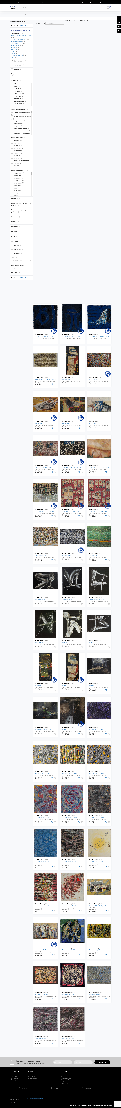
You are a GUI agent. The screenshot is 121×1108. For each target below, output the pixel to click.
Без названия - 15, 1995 (42, 773)
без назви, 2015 (40, 685)
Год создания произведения (20, 74)
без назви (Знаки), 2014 (96, 599)
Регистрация (106, 2)
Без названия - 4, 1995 (69, 906)
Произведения (19, 14)
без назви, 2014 (40, 599)
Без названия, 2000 (95, 950)
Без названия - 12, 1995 (42, 817)
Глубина (14, 236)
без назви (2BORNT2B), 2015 (44, 729)
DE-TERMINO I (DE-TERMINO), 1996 (73, 467)
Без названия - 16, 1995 (96, 729)
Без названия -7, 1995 (96, 861)
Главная (12, 14)
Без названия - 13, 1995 (96, 773)
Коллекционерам (32, 1078)
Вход (100, 2)
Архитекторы (14, 1078)
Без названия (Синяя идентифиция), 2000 (48, 336)
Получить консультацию (41, 2)
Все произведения (30, 14)
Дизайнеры (14, 1080)
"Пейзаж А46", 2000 (68, 555)
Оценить (19, 2)
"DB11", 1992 (93, 379)
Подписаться (102, 1062)
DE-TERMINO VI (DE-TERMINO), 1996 (73, 511)
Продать (12, 2)
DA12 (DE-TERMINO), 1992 (43, 467)
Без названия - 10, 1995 (96, 817)
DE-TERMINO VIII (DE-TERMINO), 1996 (101, 467)
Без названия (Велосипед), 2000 (99, 336)
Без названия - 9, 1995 (42, 861)
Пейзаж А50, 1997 (40, 555)
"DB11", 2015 (66, 379)
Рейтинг (14, 198)
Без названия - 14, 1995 (69, 773)
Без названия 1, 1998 (68, 994)
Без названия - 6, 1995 (42, 906)
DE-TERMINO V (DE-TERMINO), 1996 (100, 511)
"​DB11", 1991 (93, 423)
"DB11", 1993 (66, 423)
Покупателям (31, 1076)
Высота (14, 221)
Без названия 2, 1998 (41, 994)
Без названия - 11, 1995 (69, 817)
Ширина (14, 226)
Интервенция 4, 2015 (68, 1038)
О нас (62, 1076)
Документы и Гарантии (67, 1080)
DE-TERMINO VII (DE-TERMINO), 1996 (47, 511)
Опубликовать (28, 2)
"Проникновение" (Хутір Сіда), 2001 (46, 379)
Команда (63, 1081)
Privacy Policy (64, 1083)
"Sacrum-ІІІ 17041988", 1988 (97, 906)
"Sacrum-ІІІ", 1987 (40, 950)
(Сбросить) (24, 25)
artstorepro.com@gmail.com (35, 1098)
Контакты (63, 1085)
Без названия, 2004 (95, 555)
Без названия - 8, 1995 (69, 861)
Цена (14, 272)
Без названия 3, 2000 (68, 950)
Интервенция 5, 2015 (41, 1038)
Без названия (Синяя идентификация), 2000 (76, 336)
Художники (14, 1076)
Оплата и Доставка (66, 1078)
